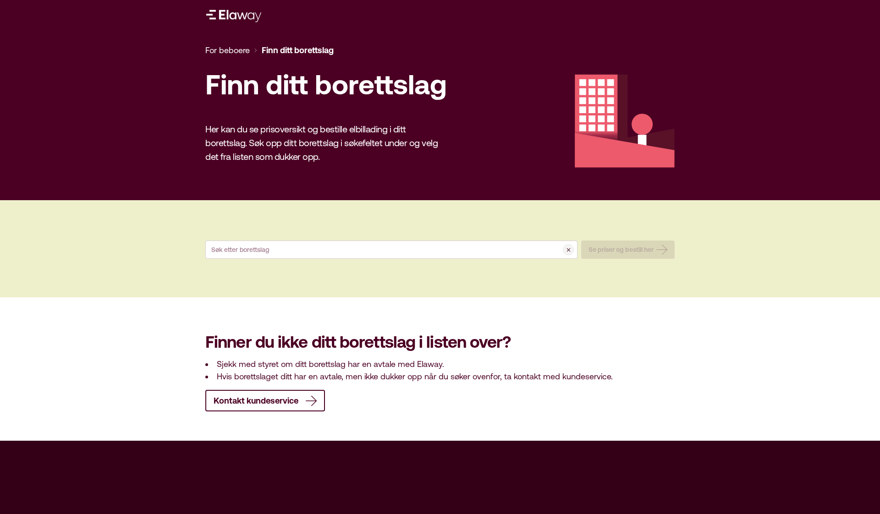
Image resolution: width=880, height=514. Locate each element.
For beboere (227, 50)
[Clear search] (568, 249)
